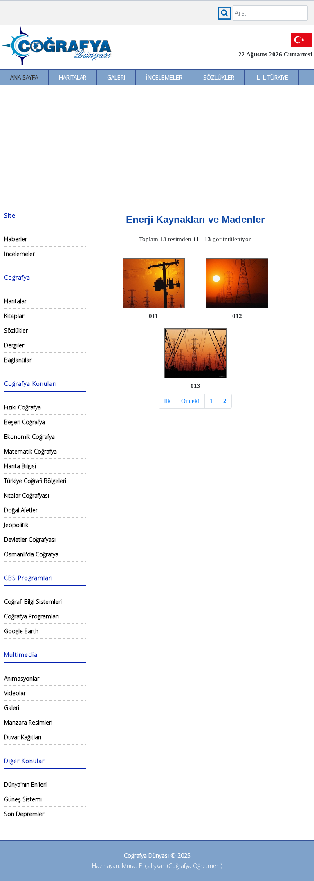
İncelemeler (164, 77)
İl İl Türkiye (271, 77)
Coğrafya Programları (31, 616)
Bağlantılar (17, 360)
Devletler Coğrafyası (30, 539)
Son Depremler (24, 814)
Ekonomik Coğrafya (29, 436)
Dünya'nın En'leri (25, 784)
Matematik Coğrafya (30, 451)
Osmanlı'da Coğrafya (31, 554)
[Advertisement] (157, 146)
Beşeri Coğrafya (24, 422)
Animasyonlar (21, 678)
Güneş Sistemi (23, 799)
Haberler (15, 239)
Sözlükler (218, 77)
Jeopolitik (16, 525)
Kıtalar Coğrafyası (26, 495)
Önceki (190, 401)
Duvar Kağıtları (22, 737)
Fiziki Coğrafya (22, 407)
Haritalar (72, 77)
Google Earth (21, 631)
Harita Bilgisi (20, 466)
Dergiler (14, 345)
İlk (167, 401)
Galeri (116, 77)
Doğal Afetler (21, 510)
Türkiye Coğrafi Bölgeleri (35, 481)
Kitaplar (14, 316)
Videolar (15, 693)
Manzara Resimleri (28, 722)
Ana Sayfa (24, 77)
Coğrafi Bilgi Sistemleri (33, 601)
